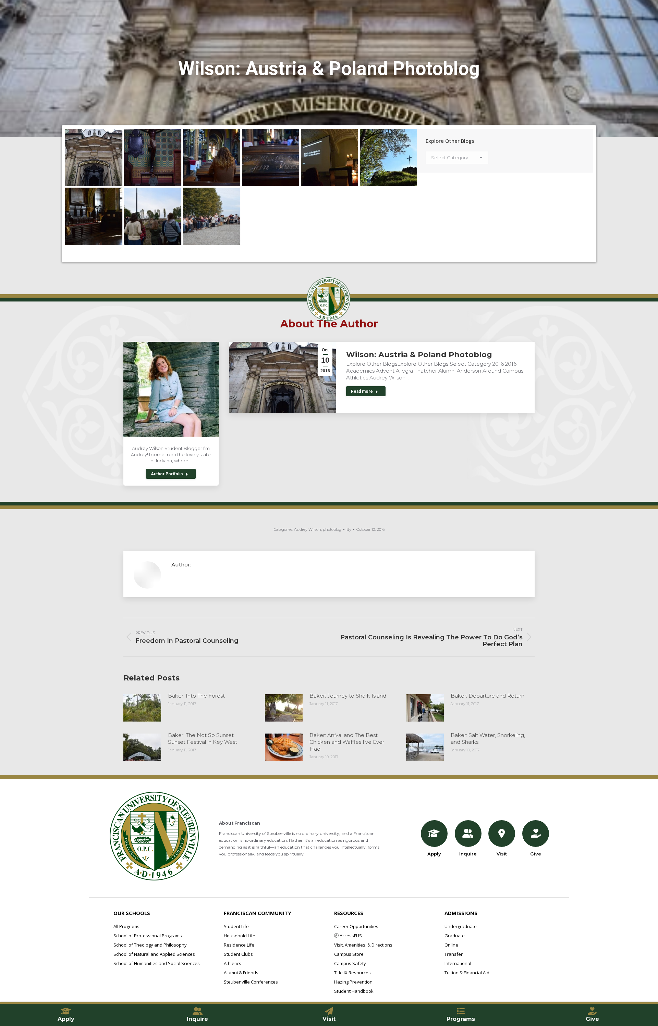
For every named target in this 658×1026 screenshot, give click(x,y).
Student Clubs (238, 954)
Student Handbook (354, 991)
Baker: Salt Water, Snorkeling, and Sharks (488, 738)
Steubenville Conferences (251, 982)
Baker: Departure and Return (487, 695)
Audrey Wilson (307, 529)
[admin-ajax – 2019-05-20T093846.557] (211, 216)
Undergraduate (460, 926)
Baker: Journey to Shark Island (347, 695)
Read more (362, 391)
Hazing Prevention (353, 982)
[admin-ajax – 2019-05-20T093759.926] (152, 157)
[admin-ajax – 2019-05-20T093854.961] (152, 216)
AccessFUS (350, 936)
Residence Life (239, 945)
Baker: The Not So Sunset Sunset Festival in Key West (202, 738)
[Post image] (142, 708)
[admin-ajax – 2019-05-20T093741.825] (270, 157)
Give (535, 853)
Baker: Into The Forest (196, 695)
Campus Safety (350, 963)
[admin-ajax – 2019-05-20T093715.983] (93, 216)
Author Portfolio (167, 474)
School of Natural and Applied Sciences (154, 954)
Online (451, 945)
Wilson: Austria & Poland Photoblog (419, 354)
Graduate (454, 936)
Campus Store (349, 954)
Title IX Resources (352, 972)
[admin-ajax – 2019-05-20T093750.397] (211, 157)
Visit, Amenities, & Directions (363, 945)
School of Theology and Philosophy (150, 945)
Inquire (468, 853)
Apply (434, 853)
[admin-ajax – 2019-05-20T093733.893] (329, 157)
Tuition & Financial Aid (466, 972)
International (457, 963)
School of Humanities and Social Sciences (156, 963)
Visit (502, 853)
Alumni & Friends (241, 972)
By (348, 529)
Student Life (236, 926)
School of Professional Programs (147, 936)
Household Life (239, 936)
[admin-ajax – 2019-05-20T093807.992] (93, 157)
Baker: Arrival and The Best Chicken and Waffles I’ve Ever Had (346, 742)
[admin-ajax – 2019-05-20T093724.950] (388, 157)
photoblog (332, 529)
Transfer (453, 954)
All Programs (126, 926)
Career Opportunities (356, 926)
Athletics (232, 963)
